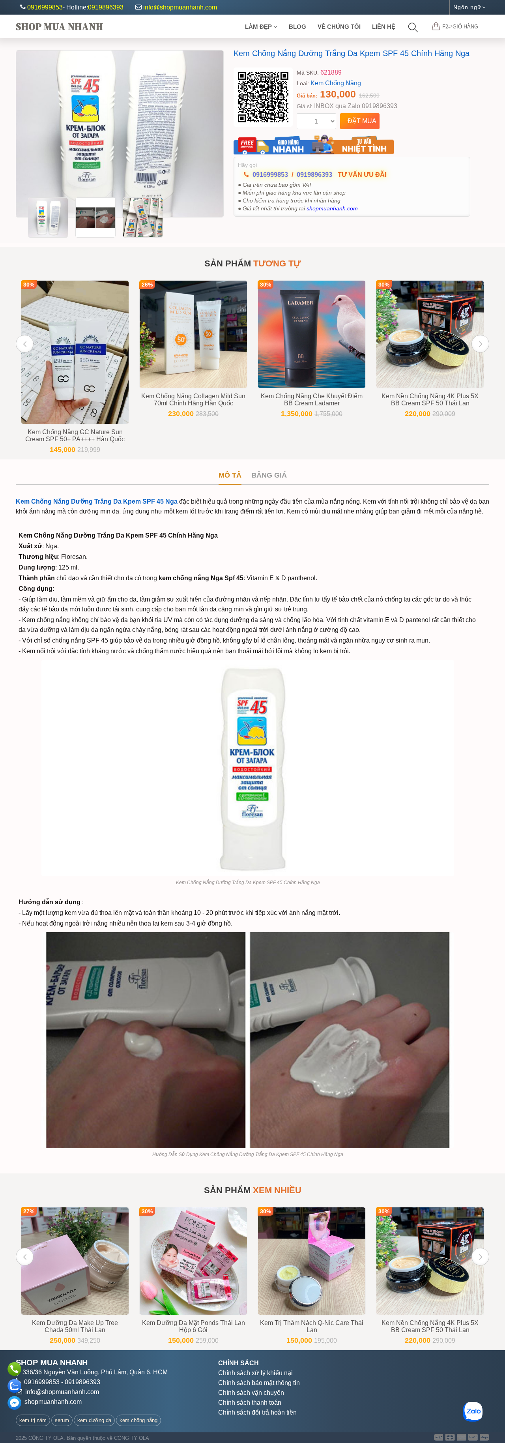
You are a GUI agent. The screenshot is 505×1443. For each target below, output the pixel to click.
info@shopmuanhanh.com (180, 7)
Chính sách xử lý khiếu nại (255, 1373)
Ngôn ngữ (467, 7)
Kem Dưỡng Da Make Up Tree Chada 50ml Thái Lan (75, 1326)
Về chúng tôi (339, 26)
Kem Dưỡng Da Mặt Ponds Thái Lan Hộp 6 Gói (193, 1326)
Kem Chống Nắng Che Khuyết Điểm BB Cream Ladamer (312, 400)
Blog (297, 26)
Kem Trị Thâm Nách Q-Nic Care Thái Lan (311, 1326)
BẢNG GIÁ (269, 475)
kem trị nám (33, 1420)
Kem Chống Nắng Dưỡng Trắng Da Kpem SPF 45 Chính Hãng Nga (351, 53)
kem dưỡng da (94, 1420)
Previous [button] (25, 343)
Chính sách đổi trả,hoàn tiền (257, 1412)
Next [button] (480, 343)
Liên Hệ (383, 26)
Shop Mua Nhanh (59, 26)
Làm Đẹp (259, 26)
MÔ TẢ (230, 475)
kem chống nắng (138, 1420)
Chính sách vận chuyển (251, 1392)
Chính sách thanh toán (249, 1402)
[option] (120, 133)
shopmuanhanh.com (53, 1401)
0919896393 (105, 7)
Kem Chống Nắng (335, 83)
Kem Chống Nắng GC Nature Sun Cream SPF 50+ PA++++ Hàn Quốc (75, 435)
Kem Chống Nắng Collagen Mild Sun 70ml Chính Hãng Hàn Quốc (193, 400)
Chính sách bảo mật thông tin (259, 1382)
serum (62, 1420)
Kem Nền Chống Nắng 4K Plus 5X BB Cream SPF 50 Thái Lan (430, 400)
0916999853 (45, 7)
